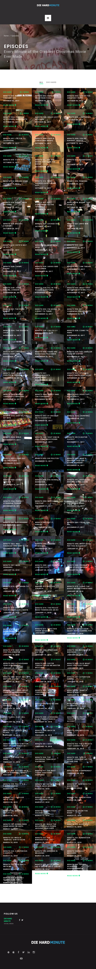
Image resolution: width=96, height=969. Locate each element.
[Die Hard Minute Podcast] (48, 5)
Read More (8, 105)
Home (6, 36)
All (41, 82)
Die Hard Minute (8, 919)
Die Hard (51, 82)
